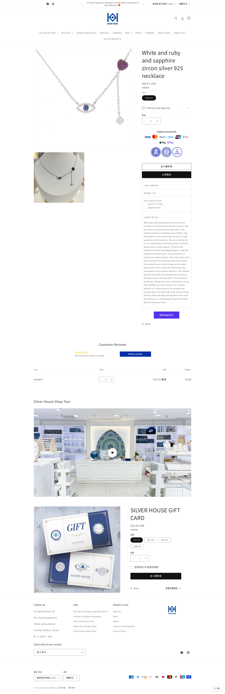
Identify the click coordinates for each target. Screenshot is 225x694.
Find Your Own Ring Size (124, 626)
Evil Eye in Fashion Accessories (87, 616)
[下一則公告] (143, 4)
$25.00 (150, 540)
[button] (49, 33)
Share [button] (147, 324)
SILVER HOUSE (45, 688)
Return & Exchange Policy (85, 626)
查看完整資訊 (172, 588)
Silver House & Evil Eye (83, 621)
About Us (117, 611)
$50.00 (164, 540)
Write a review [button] (135, 354)
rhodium (149, 97)
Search (116, 621)
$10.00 (136, 540)
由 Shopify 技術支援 (58, 688)
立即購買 (166, 174)
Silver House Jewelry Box (84, 631)
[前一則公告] (82, 4)
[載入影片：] (112, 452)
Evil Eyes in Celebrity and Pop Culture (90, 611)
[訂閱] (82, 652)
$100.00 (137, 546)
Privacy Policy (119, 631)
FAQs (115, 616)
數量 (144, 115)
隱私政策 (71, 688)
